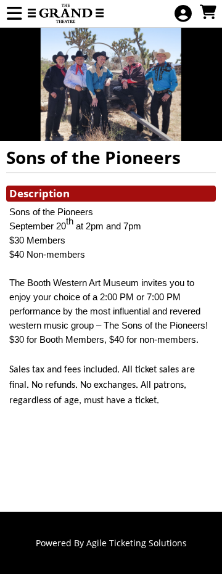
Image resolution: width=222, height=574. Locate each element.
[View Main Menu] (14, 14)
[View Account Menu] (183, 14)
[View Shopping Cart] (207, 13)
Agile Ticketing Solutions (136, 543)
